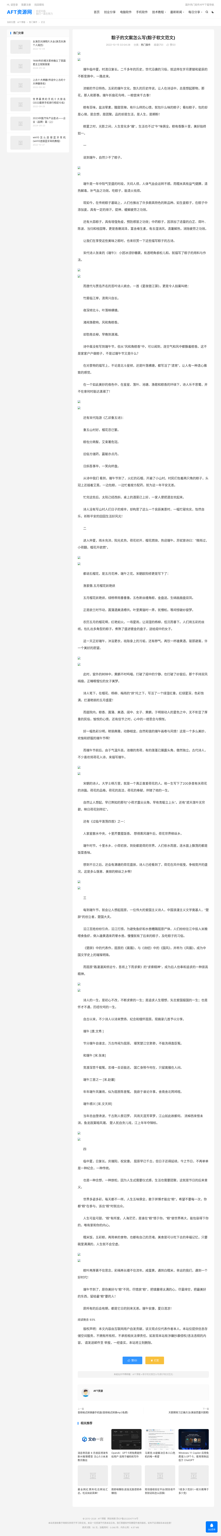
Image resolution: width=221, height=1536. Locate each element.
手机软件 (142, 12)
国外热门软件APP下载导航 (199, 4)
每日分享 (194, 12)
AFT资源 (98, 1390)
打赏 (155, 1360)
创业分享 (110, 12)
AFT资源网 (19, 12)
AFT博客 (21, 22)
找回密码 (39, 4)
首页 (97, 12)
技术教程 (158, 12)
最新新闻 (176, 12)
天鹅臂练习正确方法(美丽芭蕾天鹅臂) (189, 1412)
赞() (171, 44)
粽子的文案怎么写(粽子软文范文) (143, 37)
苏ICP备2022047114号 (127, 1518)
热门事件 (33, 22)
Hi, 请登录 (12, 4)
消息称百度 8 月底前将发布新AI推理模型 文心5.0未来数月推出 (93, 1456)
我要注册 (26, 4)
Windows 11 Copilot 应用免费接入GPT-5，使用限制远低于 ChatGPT (194, 1456)
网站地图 (111, 1518)
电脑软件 (126, 12)
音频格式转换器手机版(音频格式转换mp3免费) (103, 1412)
